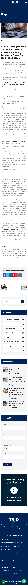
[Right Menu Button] (26, 2)
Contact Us (5, 570)
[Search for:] (14, 301)
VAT (7, 350)
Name (4, 424)
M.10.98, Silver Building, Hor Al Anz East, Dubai (15, 553)
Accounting (16, 564)
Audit (7, 324)
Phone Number (7, 447)
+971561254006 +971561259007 (14, 499)
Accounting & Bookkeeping (10, 42)
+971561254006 (17, 546)
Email (4, 435)
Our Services (6, 573)
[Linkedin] (14, 583)
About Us (5, 567)
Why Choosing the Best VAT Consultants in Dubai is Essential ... (16, 370)
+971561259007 (8, 546)
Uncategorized (10, 346)
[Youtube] (16, 583)
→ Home (4, 564)
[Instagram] (12, 583)
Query (4, 453)
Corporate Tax (10, 333)
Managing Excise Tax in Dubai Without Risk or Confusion (16, 403)
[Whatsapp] (24, 581)
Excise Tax (9, 337)
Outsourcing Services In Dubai (18, 141)
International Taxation (12, 341)
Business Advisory (11, 328)
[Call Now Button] (3, 582)
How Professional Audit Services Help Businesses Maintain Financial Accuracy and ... (16, 392)
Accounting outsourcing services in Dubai (12, 229)
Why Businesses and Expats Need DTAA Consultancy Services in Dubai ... (17, 380)
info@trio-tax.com (9, 549)
